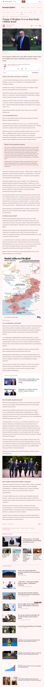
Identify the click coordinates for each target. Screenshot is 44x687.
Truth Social (26, 124)
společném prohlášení (30, 197)
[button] (22, 40)
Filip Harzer (24, 627)
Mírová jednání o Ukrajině (15, 528)
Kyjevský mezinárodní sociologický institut (24, 244)
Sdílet (38, 25)
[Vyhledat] (23, 1)
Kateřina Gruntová (25, 619)
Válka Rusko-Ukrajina (6, 529)
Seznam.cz (40, 1)
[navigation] (1, 2)
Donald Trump (32, 528)
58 (41, 25)
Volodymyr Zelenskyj (24, 528)
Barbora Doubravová (26, 586)
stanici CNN (36, 131)
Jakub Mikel (24, 575)
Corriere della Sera (16, 422)
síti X (24, 82)
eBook (33, 25)
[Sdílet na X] (41, 524)
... (40, 12)
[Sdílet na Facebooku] (39, 524)
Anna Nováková (24, 608)
